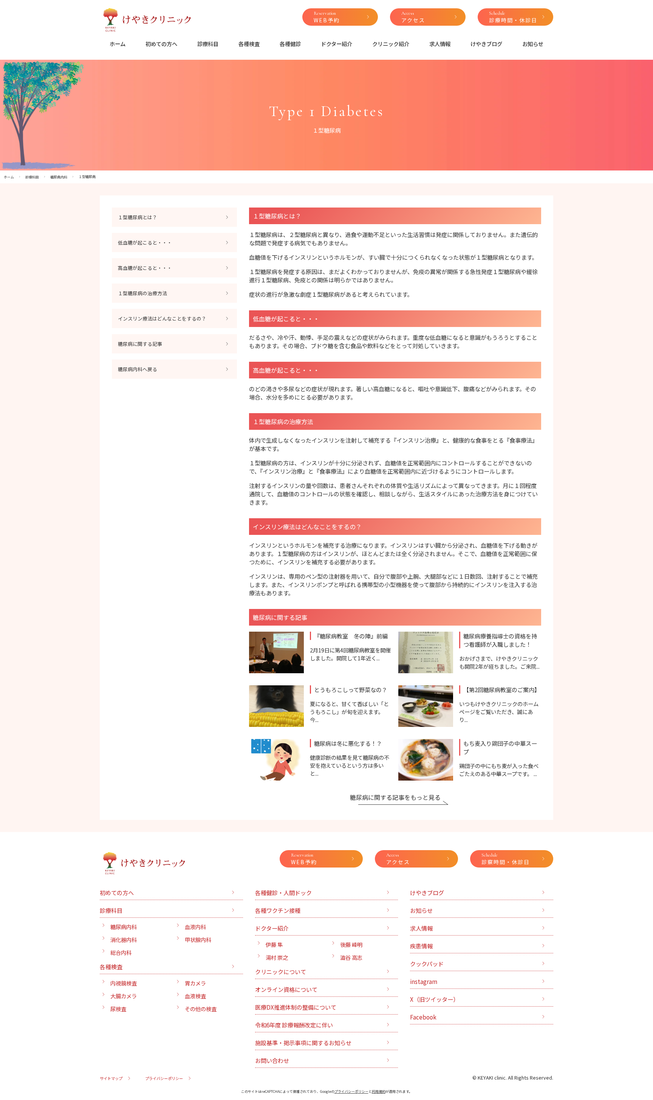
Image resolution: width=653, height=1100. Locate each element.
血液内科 (195, 927)
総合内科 (121, 952)
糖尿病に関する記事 (140, 343)
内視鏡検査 (123, 983)
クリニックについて (280, 971)
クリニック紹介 (390, 44)
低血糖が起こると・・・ (145, 242)
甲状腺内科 (198, 940)
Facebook (423, 1017)
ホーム (117, 44)
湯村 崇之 (277, 957)
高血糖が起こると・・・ (145, 267)
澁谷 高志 (351, 957)
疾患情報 (421, 946)
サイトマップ (111, 1078)
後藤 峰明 (351, 944)
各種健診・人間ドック (283, 892)
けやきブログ (486, 44)
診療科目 (207, 44)
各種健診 (290, 44)
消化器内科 (123, 940)
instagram (423, 981)
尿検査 (118, 1009)
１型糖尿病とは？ (137, 217)
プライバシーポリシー (164, 1078)
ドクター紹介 (336, 44)
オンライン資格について (286, 989)
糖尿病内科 (123, 927)
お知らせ (532, 44)
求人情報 (439, 44)
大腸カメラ (123, 996)
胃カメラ (195, 983)
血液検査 (195, 996)
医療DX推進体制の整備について (295, 1007)
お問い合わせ (272, 1060)
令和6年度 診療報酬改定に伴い (294, 1025)
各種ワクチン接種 (277, 910)
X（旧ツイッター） (434, 999)
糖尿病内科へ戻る (137, 369)
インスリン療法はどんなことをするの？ (162, 318)
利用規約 (378, 1091)
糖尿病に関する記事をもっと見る (395, 797)
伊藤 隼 (274, 944)
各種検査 (249, 44)
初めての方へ (161, 44)
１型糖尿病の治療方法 (142, 293)
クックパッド (427, 963)
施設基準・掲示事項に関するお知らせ (303, 1042)
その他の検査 (201, 1009)
